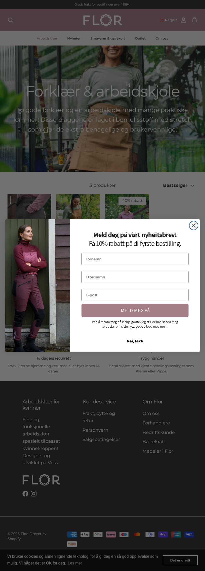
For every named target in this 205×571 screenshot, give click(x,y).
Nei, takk (135, 341)
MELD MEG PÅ (135, 310)
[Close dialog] (193, 225)
